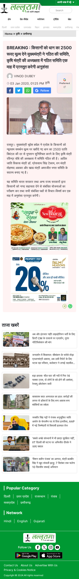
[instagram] (50, 547)
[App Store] (51, 555)
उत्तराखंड (27, 27)
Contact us (11, 565)
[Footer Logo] (39, 538)
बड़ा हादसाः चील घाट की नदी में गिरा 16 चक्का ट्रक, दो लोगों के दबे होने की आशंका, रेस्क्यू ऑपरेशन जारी (52, 379)
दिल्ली (4, 27)
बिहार (37, 27)
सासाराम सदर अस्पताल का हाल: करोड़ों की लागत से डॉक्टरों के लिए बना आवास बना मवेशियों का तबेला (52, 400)
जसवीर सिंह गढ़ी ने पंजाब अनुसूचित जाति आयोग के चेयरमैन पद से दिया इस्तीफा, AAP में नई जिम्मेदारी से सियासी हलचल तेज (53, 421)
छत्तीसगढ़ (68, 27)
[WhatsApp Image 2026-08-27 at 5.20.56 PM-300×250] (39, 302)
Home (8, 33)
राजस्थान (40, 496)
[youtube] (57, 547)
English (22, 521)
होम (9, 19)
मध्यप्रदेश (57, 27)
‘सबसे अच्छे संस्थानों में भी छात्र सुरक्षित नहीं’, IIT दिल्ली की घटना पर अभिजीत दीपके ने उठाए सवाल (53, 442)
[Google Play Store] (26, 555)
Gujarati (39, 521)
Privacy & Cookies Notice (19, 569)
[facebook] (37, 547)
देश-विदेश (24, 19)
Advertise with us (46, 565)
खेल (69, 19)
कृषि (18, 33)
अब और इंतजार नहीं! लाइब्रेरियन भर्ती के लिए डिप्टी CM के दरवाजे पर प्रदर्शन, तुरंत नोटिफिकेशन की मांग (53, 338)
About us (26, 565)
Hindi (7, 521)
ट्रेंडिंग (56, 19)
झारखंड (46, 27)
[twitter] (44, 547)
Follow (44, 90)
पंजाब (54, 496)
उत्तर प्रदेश (15, 27)
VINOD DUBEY (24, 76)
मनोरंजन (40, 19)
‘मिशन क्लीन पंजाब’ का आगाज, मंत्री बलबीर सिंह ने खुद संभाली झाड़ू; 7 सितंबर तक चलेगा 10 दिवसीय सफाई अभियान (53, 463)
